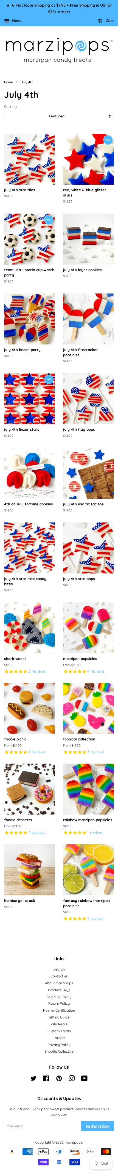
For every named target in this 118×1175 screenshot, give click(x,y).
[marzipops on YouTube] (84, 1079)
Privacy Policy (59, 1044)
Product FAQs (59, 990)
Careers (59, 1038)
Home (8, 82)
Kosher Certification (59, 1010)
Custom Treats (59, 1031)
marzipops (73, 1142)
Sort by (10, 106)
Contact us (59, 976)
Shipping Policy (59, 997)
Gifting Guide (59, 1017)
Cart (109, 20)
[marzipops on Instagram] (72, 1079)
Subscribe (97, 1126)
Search (59, 969)
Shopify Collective (59, 1051)
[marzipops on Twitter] (33, 1079)
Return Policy (59, 1003)
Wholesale (59, 1024)
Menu (16, 20)
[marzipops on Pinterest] (59, 1079)
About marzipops (59, 983)
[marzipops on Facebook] (46, 1079)
